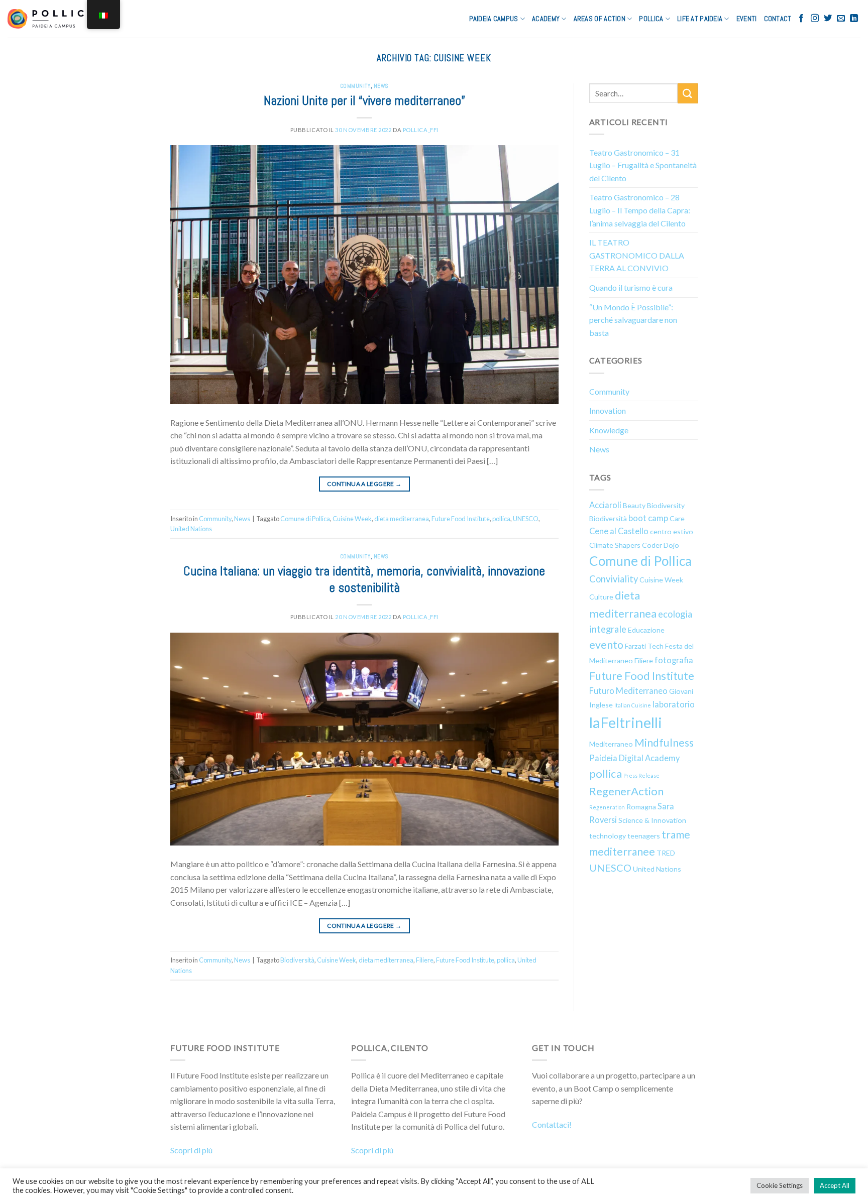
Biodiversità (297, 960)
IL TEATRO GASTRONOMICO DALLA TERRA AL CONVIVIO (636, 255)
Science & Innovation (652, 820)
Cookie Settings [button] (779, 1185)
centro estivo (671, 531)
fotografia (674, 660)
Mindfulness (664, 742)
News (381, 85)
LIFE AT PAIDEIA (699, 18)
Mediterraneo (611, 744)
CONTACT (778, 18)
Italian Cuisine (632, 705)
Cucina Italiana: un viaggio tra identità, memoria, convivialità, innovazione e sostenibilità (364, 579)
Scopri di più (191, 1150)
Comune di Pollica (305, 519)
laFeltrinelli (625, 722)
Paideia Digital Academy (634, 758)
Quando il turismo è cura (631, 287)
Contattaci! (552, 1124)
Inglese (601, 704)
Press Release (641, 775)
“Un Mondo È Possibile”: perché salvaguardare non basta (633, 319)
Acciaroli (605, 505)
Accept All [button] (834, 1185)
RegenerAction (626, 791)
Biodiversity (666, 505)
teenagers (643, 835)
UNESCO (525, 519)
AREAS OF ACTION (599, 18)
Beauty (634, 505)
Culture (601, 596)
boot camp (648, 518)
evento (606, 644)
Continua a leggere (364, 484)
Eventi (746, 18)
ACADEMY (546, 18)
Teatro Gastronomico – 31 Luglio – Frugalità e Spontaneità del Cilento (643, 165)
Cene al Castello (618, 531)
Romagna (641, 806)
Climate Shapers (614, 545)
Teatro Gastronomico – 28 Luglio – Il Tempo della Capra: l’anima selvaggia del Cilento (639, 209)
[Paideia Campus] (52, 19)
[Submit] (688, 93)
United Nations (191, 529)
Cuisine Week (352, 519)
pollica (501, 519)
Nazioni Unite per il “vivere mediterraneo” (364, 100)
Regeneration (607, 807)
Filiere (424, 960)
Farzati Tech (644, 646)
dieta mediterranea (401, 519)
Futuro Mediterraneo (628, 690)
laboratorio (674, 704)
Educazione (646, 630)
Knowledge (608, 430)
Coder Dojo (660, 545)
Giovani (681, 691)
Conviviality (613, 578)
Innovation (607, 410)
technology (607, 835)
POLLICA (651, 18)
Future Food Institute (460, 519)
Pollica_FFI (421, 130)
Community (355, 85)
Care (677, 518)
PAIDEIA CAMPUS (493, 18)
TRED (666, 853)
